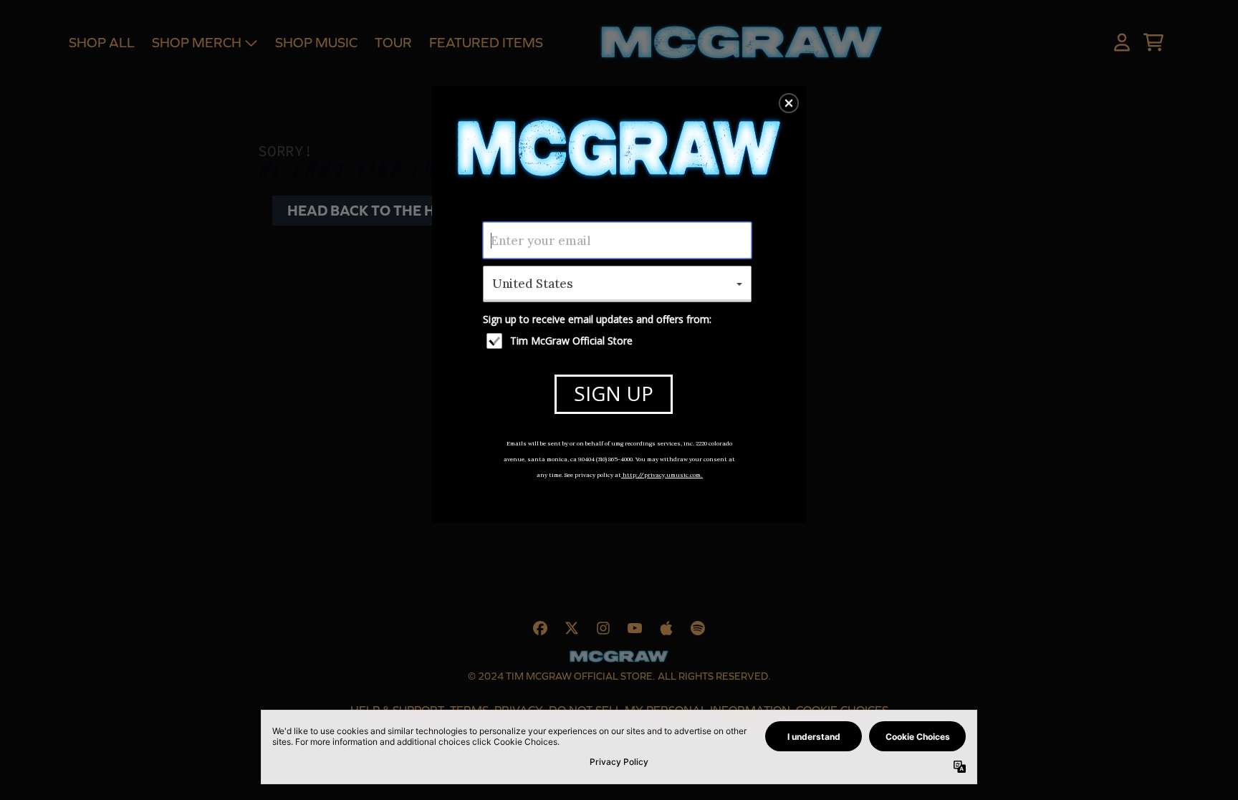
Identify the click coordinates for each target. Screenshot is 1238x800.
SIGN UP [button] (613, 393)
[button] (788, 103)
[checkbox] (619, 341)
